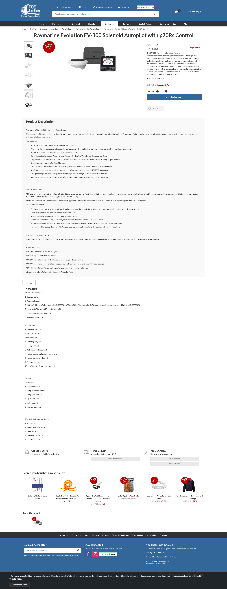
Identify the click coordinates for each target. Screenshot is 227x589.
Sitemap (163, 535)
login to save (157, 108)
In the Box (29, 283)
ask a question (174, 459)
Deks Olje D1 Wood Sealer (129, 496)
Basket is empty (194, 12)
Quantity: (150, 91)
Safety (41, 24)
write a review (174, 464)
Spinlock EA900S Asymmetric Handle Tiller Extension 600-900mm (98, 498)
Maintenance (57, 24)
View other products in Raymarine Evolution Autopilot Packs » (50, 272)
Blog (86, 535)
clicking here (17, 579)
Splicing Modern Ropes (37, 496)
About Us (64, 535)
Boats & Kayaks (145, 24)
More (186, 24)
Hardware (126, 24)
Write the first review (155, 78)
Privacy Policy (137, 535)
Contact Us (76, 535)
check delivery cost (115, 459)
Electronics (109, 24)
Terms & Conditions (120, 535)
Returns (105, 535)
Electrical (76, 24)
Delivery (95, 535)
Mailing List (151, 535)
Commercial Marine (168, 24)
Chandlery (92, 24)
